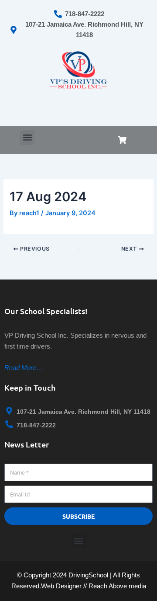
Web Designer (61, 586)
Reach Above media (117, 586)
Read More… (23, 367)
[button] (27, 137)
